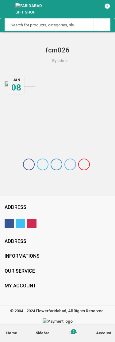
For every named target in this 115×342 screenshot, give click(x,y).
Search (102, 24)
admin (62, 60)
